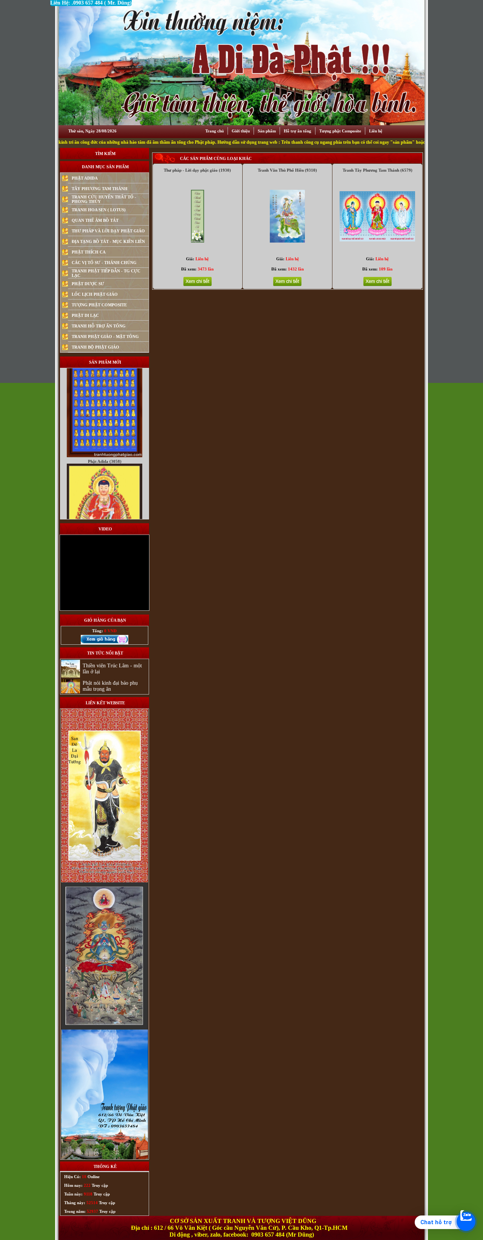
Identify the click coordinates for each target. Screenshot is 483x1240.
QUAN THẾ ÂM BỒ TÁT (95, 220)
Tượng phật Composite (340, 131)
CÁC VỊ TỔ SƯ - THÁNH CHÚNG (104, 262)
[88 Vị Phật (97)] (104, 412)
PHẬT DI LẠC (85, 315)
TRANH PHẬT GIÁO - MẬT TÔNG (105, 336)
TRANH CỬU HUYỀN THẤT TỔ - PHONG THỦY (104, 199)
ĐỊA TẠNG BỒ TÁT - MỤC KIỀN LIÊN (108, 241)
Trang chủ (214, 131)
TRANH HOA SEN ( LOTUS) (99, 209)
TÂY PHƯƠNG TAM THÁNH (100, 188)
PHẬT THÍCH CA (89, 252)
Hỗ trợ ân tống (297, 131)
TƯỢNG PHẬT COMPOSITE (99, 305)
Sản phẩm (267, 131)
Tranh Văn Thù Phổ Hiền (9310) (287, 170)
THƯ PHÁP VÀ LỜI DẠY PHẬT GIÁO (108, 231)
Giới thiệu (241, 131)
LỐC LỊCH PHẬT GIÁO (95, 294)
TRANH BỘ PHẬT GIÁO (95, 347)
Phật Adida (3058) (105, 418)
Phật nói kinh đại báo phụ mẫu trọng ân (110, 686)
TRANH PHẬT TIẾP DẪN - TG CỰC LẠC (106, 273)
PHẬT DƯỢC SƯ (88, 283)
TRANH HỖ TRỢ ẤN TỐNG (99, 326)
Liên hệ (375, 131)
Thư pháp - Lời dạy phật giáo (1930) (197, 170)
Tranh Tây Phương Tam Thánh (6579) (377, 170)
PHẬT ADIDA (85, 178)
